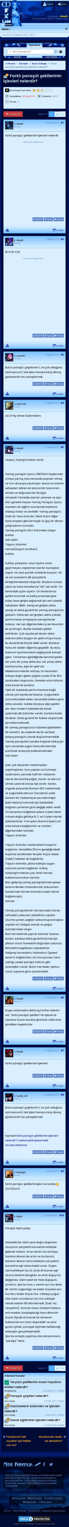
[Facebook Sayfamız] (44, 1465)
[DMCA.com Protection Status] (34, 1521)
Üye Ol (49, 4)
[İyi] (46, 90)
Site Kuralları (36, 1498)
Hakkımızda (30, 1502)
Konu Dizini (20, 1498)
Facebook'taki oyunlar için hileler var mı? (18, 1441)
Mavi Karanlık (22, 1475)
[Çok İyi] (51, 90)
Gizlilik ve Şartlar (54, 1498)
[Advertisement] (34, 178)
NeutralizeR (59, 1511)
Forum (11, 63)
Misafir (64, 16)
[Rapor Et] (7, 229)
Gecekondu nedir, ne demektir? (51, 1439)
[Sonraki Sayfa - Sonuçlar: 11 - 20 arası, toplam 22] (63, 114)
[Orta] (42, 90)
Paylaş (49, 219)
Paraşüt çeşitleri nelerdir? (29, 1396)
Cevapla (59, 230)
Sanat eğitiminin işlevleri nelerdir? (35, 1420)
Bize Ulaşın (46, 1502)
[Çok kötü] (34, 90)
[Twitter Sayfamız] (51, 1465)
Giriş (64, 4)
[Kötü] (38, 90)
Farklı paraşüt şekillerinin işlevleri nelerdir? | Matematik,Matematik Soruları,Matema (31, 1140)
